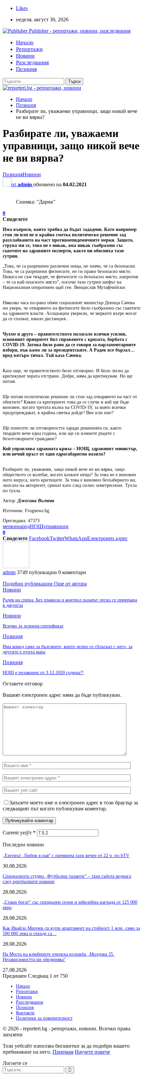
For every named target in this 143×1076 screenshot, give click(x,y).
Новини (25, 56)
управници (56, 526)
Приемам (63, 1052)
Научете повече (92, 1052)
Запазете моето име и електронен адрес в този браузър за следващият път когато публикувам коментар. (70, 805)
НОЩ (36, 526)
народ (23, 526)
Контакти (25, 1012)
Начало (25, 42)
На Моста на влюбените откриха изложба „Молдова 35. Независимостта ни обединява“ (58, 957)
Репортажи (29, 49)
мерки (10, 526)
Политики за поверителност (44, 1018)
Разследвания (32, 62)
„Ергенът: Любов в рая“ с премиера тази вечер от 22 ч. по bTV (66, 855)
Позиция (26, 69)
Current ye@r (19, 832)
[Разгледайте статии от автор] (16, 566)
